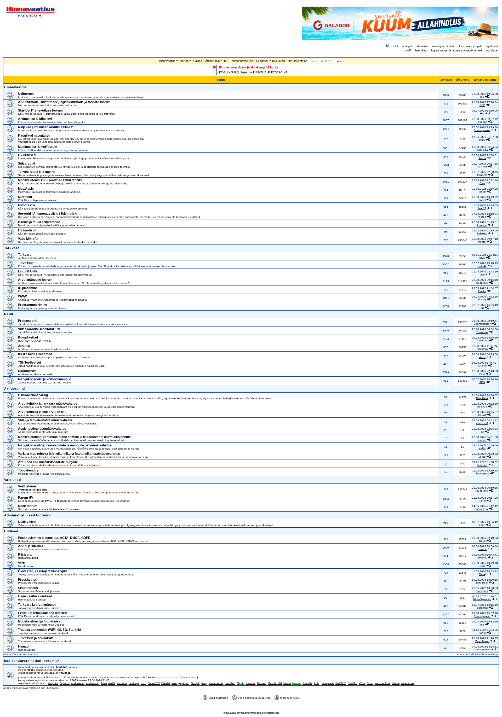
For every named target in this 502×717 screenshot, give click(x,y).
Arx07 (111, 683)
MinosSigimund (482, 599)
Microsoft (25, 197)
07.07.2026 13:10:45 (485, 263)
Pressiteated (27, 579)
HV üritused (27, 155)
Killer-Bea (482, 149)
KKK (395, 46)
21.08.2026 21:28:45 (485, 638)
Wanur (396, 683)
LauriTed (230, 683)
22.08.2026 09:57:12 (485, 119)
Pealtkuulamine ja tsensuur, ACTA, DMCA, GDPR (54, 538)
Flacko (482, 291)
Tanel (482, 200)
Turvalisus (25, 263)
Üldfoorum (26, 94)
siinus (482, 357)
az (482, 431)
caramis (482, 365)
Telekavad (278, 60)
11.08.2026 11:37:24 (485, 346)
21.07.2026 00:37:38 (485, 163)
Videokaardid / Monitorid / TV (39, 329)
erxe (174, 683)
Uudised (197, 60)
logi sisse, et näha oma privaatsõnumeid (456, 50)
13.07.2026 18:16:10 (485, 604)
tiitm (482, 274)
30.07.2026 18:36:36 (485, 379)
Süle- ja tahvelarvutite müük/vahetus (45, 420)
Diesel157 (154, 683)
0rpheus (65, 683)
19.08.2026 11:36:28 (485, 188)
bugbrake (482, 282)
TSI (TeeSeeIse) (29, 362)
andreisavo (77, 683)
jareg (204, 683)
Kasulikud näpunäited (34, 135)
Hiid (482, 113)
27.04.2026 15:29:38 (485, 127)
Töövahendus (28, 470)
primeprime (327, 683)
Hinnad (23, 646)
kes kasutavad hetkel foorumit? (31, 661)
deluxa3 (482, 406)
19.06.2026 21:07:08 (485, 137)
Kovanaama (216, 683)
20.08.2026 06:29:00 (485, 354)
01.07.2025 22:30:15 (485, 172)
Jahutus (24, 346)
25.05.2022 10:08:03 (485, 588)
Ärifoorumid (212, 60)
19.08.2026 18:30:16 (485, 579)
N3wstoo (482, 557)
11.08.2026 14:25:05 (485, 205)
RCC (482, 105)
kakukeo (482, 233)
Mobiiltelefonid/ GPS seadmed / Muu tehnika (50, 180)
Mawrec (261, 683)
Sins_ (370, 683)
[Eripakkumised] (214, 67)
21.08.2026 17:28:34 (485, 102)
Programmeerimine (32, 305)
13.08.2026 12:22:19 (485, 180)
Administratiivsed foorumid (28, 515)
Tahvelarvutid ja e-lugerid (36, 172)
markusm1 (482, 423)
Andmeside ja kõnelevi (35, 119)
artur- (482, 524)
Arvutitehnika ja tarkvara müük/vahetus (47, 403)
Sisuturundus (28, 588)
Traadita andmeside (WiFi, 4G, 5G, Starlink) (49, 630)
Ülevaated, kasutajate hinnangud (42, 571)
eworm (482, 440)
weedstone (407, 683)
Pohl (316, 683)
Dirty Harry (482, 398)
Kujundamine (28, 288)
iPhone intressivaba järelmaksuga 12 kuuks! (249, 67)
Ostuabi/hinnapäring (33, 395)
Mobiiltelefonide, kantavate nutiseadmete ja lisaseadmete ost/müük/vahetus (74, 437)
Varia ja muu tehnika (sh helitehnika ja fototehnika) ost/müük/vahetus (69, 454)
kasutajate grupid (470, 46)
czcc (143, 683)
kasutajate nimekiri (443, 46)
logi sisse (492, 50)
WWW (22, 296)
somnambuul (382, 683)
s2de (362, 683)
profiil (408, 50)
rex (482, 96)
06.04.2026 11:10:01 (485, 596)
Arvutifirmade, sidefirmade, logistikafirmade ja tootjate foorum (64, 102)
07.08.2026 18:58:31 (485, 646)
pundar (482, 121)
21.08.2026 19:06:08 (485, 93)
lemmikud (421, 50)
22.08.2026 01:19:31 (485, 222)
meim (482, 373)
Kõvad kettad (28, 337)
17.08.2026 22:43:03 (485, 371)
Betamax (482, 465)
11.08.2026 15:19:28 (485, 470)
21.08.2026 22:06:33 (485, 428)
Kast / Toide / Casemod (35, 354)
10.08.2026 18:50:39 (485, 546)
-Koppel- (53, 683)
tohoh (482, 191)
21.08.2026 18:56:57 (485, 395)
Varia (22, 563)
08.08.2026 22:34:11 (485, 254)
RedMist (352, 683)
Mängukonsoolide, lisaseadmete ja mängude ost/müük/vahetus (64, 445)
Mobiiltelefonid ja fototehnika (39, 621)
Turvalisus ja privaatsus (36, 638)
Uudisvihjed (27, 522)
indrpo (482, 216)
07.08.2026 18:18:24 (485, 213)
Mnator (482, 241)
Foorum (184, 60)
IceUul (482, 448)
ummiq (482, 299)
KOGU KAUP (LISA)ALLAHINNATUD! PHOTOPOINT (253, 72)
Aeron (482, 158)
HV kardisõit (27, 230)
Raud (8, 314)
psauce (482, 549)
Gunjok (195, 683)
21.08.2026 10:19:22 (485, 197)
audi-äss (122, 683)
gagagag (183, 683)
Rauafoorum (27, 371)
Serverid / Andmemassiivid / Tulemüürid (47, 213)
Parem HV (25, 497)
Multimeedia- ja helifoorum (37, 147)
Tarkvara (12, 248)
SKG (482, 257)
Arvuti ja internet (30, 546)
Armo (104, 683)
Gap (482, 183)
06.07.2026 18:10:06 (485, 110)
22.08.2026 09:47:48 (485, 238)
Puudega (65, 672)
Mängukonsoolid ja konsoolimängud (44, 379)
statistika (422, 46)
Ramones (482, 591)
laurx (482, 139)
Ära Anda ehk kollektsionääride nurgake (48, 462)
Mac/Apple (26, 188)
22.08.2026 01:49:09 (485, 445)
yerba (482, 456)
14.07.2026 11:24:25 (485, 629)
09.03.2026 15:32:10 (485, 621)
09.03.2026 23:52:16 (485, 296)
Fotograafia (26, 205)
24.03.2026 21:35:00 (485, 230)
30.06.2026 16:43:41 (485, 554)
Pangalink (262, 60)
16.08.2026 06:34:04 (485, 146)
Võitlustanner (28, 486)
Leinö (482, 565)
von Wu (482, 166)
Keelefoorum (27, 506)
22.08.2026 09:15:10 (485, 279)
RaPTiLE (340, 683)
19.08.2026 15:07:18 (485, 613)
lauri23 (482, 208)
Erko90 (165, 683)
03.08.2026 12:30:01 (485, 155)
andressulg (92, 683)
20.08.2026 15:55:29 (485, 337)
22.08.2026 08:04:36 (485, 329)
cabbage (134, 683)
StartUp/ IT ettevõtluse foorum (40, 110)
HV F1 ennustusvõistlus (238, 60)
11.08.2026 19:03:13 (485, 571)
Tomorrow (482, 332)
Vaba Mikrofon (28, 239)
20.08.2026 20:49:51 (485, 320)
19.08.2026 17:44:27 (485, 362)
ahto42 (482, 266)
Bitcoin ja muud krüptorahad (39, 222)
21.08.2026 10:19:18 (485, 563)
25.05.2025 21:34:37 (485, 288)
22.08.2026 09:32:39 (485, 403)
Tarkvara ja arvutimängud (37, 605)
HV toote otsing (297, 60)
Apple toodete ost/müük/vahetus (42, 428)
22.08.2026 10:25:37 (485, 412)
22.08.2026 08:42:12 (485, 420)
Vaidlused (12, 480)
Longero (482, 174)
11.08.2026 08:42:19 (485, 271)
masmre (250, 683)
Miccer (287, 683)
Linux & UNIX (28, 271)
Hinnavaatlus (167, 60)
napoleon (482, 509)
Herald (482, 414)
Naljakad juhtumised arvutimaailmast (45, 127)
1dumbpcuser (482, 130)
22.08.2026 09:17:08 (485, 497)
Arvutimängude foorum (35, 280)
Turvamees (482, 473)
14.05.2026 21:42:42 (485, 506)
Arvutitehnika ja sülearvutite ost (42, 412)
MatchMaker (482, 641)
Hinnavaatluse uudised (35, 596)
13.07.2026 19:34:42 (485, 522)
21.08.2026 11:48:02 (485, 462)
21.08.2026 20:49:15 (485, 487)
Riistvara (25, 554)
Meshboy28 (275, 683)
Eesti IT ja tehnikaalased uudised (42, 613)
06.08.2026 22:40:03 (485, 538)
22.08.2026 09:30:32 (485, 453)
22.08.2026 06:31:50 (485, 437)
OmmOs (307, 683)
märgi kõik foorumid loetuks (20, 654)
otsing (406, 46)
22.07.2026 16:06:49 (485, 305)
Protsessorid (27, 321)
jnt (482, 307)
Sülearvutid (26, 163)
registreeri (491, 46)
